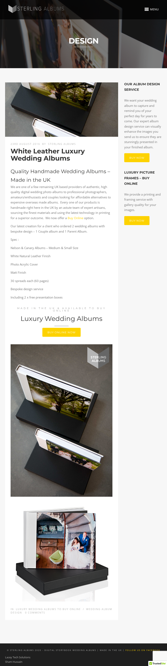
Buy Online (75, 218)
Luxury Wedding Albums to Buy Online (48, 609)
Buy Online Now (61, 332)
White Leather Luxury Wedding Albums (48, 154)
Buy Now (136, 157)
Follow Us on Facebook (142, 650)
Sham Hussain (13, 662)
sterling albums (62, 144)
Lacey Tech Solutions (17, 657)
